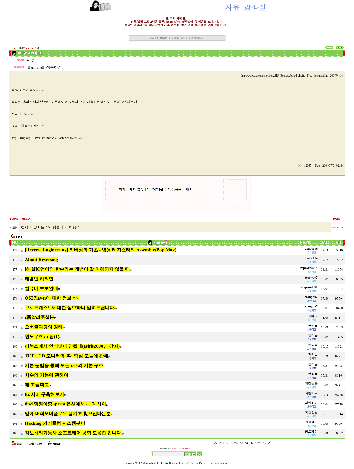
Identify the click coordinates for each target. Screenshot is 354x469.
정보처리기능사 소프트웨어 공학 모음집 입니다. (73, 432)
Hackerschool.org (179, 463)
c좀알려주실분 (39, 317)
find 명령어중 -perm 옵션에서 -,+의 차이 (65, 403)
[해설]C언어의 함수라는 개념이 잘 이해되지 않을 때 (77, 269)
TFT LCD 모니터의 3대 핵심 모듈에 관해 (66, 355)
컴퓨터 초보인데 (41, 288)
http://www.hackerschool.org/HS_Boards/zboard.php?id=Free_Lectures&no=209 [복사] (292, 75)
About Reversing (41, 259)
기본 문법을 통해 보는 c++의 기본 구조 (64, 365)
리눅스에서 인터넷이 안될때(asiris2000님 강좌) (72, 346)
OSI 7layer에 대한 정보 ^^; (52, 297)
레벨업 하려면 (39, 278)
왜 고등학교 (37, 384)
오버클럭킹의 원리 (44, 326)
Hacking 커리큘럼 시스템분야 (55, 423)
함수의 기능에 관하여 (46, 375)
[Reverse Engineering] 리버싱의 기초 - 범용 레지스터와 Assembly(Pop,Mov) (100, 249)
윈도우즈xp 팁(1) (42, 336)
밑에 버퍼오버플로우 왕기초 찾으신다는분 (68, 413)
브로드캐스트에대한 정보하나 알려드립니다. (70, 307)
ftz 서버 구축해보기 (44, 394)
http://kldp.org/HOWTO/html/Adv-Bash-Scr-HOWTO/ (46, 138)
